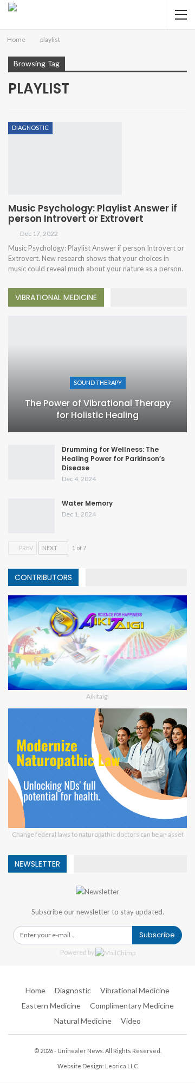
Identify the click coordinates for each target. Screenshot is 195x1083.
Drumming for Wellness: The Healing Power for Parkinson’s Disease (113, 458)
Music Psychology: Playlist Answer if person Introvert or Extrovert (92, 213)
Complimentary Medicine (132, 1005)
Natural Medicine (83, 1020)
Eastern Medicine (51, 1005)
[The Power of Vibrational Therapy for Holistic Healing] (97, 374)
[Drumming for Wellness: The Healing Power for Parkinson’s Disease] (31, 462)
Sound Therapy (98, 382)
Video (131, 1020)
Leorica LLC (121, 1065)
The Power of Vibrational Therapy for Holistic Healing (98, 409)
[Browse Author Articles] (14, 233)
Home (35, 990)
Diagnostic (30, 127)
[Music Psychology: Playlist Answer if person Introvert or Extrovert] (65, 158)
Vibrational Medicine (135, 990)
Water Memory (87, 503)
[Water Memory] (31, 516)
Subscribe (157, 935)
